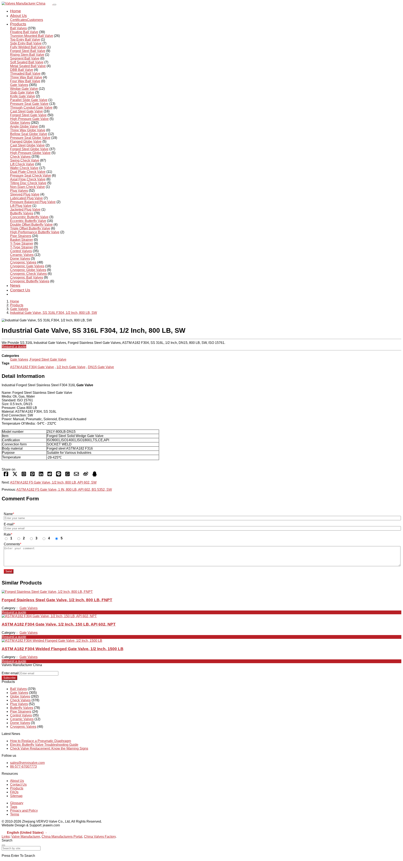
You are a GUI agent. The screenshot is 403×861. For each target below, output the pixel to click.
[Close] (3, 845)
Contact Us (20, 290)
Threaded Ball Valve (25, 73)
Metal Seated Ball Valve (28, 66)
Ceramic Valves (22, 255)
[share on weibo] (85, 475)
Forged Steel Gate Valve (28, 115)
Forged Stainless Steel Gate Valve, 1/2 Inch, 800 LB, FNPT (57, 600)
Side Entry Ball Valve (26, 43)
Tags (13, 807)
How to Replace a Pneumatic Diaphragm (40, 741)
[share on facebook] (6, 475)
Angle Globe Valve (24, 126)
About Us (18, 15)
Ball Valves (18, 28)
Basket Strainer (21, 239)
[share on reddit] (49, 475)
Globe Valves (20, 122)
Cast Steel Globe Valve (27, 145)
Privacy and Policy (24, 810)
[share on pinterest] (32, 475)
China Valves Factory (100, 836)
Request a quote (14, 346)
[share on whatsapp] (67, 475)
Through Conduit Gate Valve (31, 107)
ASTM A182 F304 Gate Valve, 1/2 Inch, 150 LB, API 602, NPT (59, 624)
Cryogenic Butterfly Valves (29, 281)
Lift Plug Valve (20, 205)
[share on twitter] (14, 475)
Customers (35, 20)
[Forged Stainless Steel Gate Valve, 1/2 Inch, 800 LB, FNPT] (47, 592)
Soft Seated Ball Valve (26, 62)
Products (18, 24)
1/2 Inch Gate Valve (70, 367)
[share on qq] (94, 475)
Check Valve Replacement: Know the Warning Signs (49, 748)
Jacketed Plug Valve (25, 209)
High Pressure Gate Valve (29, 119)
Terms (14, 814)
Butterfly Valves (21, 213)
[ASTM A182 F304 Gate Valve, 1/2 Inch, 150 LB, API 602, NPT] (49, 616)
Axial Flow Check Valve (28, 179)
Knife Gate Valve (22, 96)
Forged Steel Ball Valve (27, 51)
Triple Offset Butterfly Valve (30, 228)
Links (6, 836)
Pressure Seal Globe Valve (30, 138)
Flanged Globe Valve (26, 141)
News (15, 285)
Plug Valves (19, 190)
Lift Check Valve (22, 164)
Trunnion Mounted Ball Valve (31, 36)
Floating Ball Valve (24, 32)
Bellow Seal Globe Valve (28, 134)
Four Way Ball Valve (25, 81)
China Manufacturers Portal (62, 836)
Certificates (18, 20)
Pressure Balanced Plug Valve (33, 202)
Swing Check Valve (24, 160)
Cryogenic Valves (23, 262)
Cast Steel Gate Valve (26, 111)
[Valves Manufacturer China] (27, 3)
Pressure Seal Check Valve (30, 175)
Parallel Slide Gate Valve (28, 100)
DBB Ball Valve (21, 70)
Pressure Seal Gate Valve (29, 104)
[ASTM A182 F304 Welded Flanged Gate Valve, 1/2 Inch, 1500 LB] (52, 640)
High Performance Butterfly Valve (34, 232)
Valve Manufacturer (25, 836)
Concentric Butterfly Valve (29, 217)
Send (8, 571)
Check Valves (20, 156)
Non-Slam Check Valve (27, 187)
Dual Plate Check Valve (28, 172)
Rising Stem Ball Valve (27, 54)
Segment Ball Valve (24, 58)
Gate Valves (19, 85)
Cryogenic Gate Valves (27, 266)
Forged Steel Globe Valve (29, 149)
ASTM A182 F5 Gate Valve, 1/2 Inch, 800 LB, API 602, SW (53, 482)
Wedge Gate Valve (24, 88)
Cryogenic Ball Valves (26, 277)
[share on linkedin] (41, 475)
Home (15, 11)
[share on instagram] (24, 475)
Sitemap (16, 796)
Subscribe (9, 677)
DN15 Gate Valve (101, 367)
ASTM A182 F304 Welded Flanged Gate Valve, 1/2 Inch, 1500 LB (62, 649)
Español (54, 833)
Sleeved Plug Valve (24, 194)
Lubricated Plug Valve (26, 198)
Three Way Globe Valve (27, 130)
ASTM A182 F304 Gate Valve (32, 367)
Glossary (16, 803)
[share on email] (76, 475)
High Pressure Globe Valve (30, 153)
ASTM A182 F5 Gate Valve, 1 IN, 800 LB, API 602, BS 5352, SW (64, 489)
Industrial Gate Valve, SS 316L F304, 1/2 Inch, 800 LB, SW (53, 312)
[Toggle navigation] (54, 4)
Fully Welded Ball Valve (28, 47)
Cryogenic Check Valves (28, 273)
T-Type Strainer (21, 247)
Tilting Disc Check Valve (28, 183)
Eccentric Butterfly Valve (28, 221)
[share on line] (58, 475)
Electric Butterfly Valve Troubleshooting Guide (44, 744)
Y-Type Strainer (21, 243)
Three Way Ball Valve (26, 77)
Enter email (10, 673)
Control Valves (21, 251)
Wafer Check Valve (24, 168)
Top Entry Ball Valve (25, 39)
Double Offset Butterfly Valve (31, 224)
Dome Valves (20, 258)
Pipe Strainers (20, 236)
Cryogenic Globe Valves (28, 270)
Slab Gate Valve (22, 92)
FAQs (14, 792)
